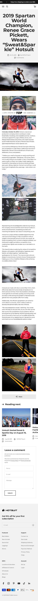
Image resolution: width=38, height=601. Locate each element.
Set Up (23, 564)
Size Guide (24, 539)
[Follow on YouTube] (19, 583)
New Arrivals (6, 539)
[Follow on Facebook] (3, 583)
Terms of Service (26, 460)
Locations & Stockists (8, 564)
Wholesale (5, 571)
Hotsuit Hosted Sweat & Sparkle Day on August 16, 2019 (14, 432)
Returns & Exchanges (27, 545)
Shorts (4, 548)
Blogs (3, 577)
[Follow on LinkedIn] (29, 583)
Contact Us (24, 536)
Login (23, 567)
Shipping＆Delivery (27, 542)
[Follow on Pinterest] (13, 583)
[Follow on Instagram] (8, 583)
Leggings (5, 545)
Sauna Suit (5, 542)
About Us (5, 574)
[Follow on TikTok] (24, 583)
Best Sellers (5, 536)
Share (20, 396)
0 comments (20, 57)
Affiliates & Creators (8, 567)
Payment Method (26, 548)
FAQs (22, 555)
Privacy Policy (14, 460)
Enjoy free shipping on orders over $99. (20, 2)
